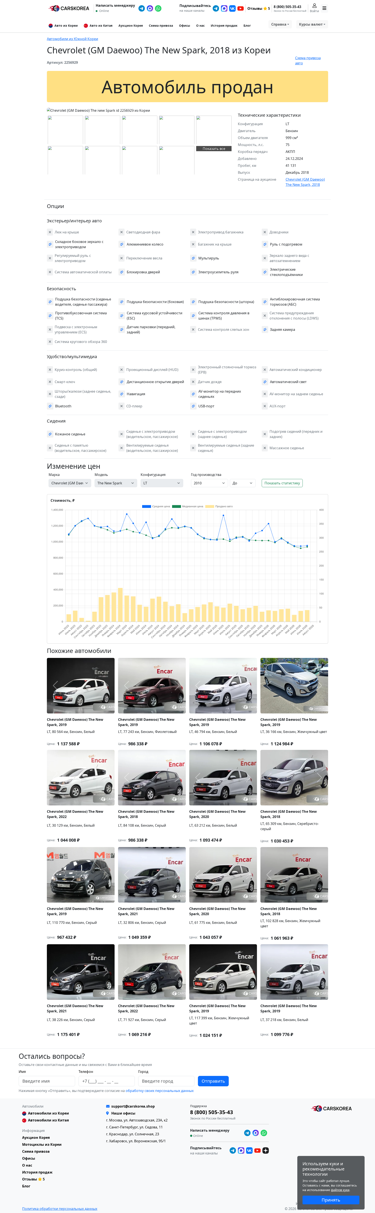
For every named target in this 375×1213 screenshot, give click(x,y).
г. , (137, 1120)
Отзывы (254, 8)
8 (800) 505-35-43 (287, 6)
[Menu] (324, 8)
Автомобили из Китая (48, 1120)
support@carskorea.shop (133, 1106)
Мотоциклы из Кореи (42, 1144)
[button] (98, 109)
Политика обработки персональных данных (59, 1208)
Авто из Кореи (66, 25)
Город (143, 1071)
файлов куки (340, 1190)
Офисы (184, 25)
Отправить (213, 1081)
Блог (247, 25)
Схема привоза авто (308, 61)
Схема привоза (161, 25)
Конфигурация (153, 474)
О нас (200, 25)
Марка (54, 474)
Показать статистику (282, 483)
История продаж (224, 25)
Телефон (86, 1071)
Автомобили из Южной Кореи (72, 38)
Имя (22, 1071)
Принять (331, 1200)
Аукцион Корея (130, 25)
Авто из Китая (101, 25)
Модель (101, 474)
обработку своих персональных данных (159, 1090)
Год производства (206, 474)
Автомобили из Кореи (48, 1113)
